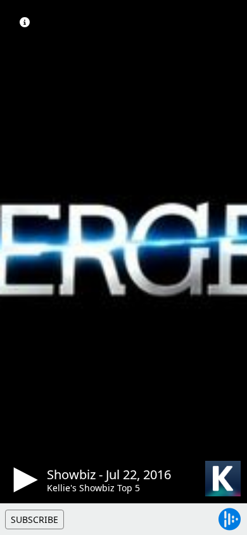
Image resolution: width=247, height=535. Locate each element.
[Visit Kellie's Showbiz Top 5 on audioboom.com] (223, 478)
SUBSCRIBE (34, 519)
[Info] (24, 22)
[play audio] (23, 479)
